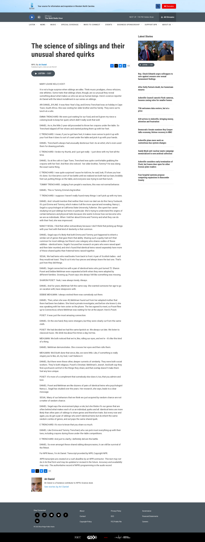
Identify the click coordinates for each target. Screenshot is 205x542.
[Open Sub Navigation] (37, 25)
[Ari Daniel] (36, 485)
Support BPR (151, 25)
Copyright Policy (86, 522)
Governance (146, 511)
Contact (83, 516)
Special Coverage (70, 25)
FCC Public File (116, 522)
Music (53, 25)
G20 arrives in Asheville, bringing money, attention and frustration (155, 120)
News (42, 25)
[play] (32, 17)
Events (108, 25)
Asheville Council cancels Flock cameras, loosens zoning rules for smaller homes (156, 99)
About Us (166, 25)
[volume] (39, 17)
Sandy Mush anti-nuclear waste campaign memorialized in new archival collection (156, 152)
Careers (145, 522)
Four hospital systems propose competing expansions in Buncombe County (153, 177)
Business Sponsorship (128, 25)
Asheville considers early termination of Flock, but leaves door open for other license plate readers (155, 164)
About (82, 511)
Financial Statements (150, 516)
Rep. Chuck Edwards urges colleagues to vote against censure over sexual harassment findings (155, 76)
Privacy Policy (116, 511)
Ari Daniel (43, 64)
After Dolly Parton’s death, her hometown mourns (155, 88)
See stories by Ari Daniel (56, 486)
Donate (170, 6)
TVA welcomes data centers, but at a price (153, 109)
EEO (112, 516)
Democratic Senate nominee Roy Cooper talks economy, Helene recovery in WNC (155, 130)
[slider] (42, 17)
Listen (32, 25)
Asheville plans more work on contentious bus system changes (152, 141)
